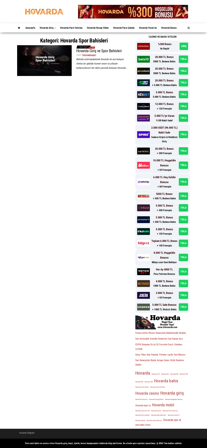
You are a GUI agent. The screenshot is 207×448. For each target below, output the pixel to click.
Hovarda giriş (172, 393)
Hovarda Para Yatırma (71, 27)
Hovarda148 (174, 374)
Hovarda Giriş (47, 27)
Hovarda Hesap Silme (98, 27)
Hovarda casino (147, 393)
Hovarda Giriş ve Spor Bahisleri (99, 51)
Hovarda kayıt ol (143, 405)
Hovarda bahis (166, 380)
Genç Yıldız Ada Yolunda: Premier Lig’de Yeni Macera (160, 354)
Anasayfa (30, 27)
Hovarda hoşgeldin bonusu (174, 399)
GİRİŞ (184, 46)
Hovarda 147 (156, 374)
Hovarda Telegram (27, 433)
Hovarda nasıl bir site (142, 411)
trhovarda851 (89, 55)
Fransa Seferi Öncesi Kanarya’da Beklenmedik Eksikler (160, 333)
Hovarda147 (165, 374)
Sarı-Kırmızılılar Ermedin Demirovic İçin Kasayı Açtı (159, 338)
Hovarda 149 (149, 382)
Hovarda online (156, 411)
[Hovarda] (19, 27)
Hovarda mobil (163, 405)
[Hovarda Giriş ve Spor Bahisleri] (44, 60)
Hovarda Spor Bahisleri (158, 415)
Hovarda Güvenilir (141, 399)
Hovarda (142, 373)
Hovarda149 (139, 382)
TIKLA (183, 59)
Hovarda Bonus (169, 27)
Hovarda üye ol (172, 420)
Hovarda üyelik (140, 420)
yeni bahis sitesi (142, 424)
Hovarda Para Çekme (124, 27)
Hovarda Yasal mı (148, 27)
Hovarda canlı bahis (142, 387)
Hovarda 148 (184, 374)
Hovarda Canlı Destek (157, 387)
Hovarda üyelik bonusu (154, 420)
